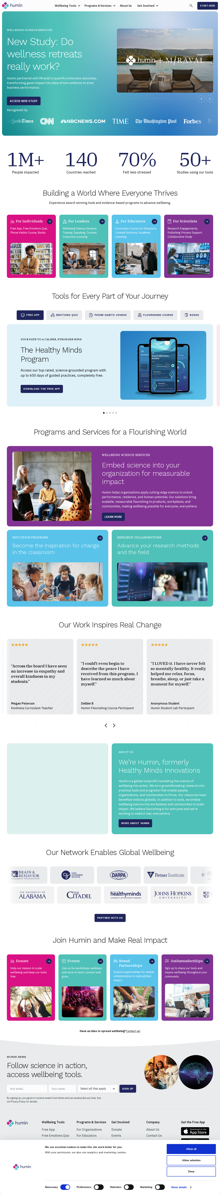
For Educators (86, 1135)
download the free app (41, 388)
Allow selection (191, 1160)
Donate (116, 1129)
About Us (126, 5)
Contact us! (133, 1031)
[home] (12, 6)
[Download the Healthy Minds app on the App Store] (195, 1131)
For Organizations (89, 1129)
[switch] (99, 1187)
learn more (113, 518)
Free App (48, 1129)
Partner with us (110, 917)
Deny (191, 1171)
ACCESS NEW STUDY (24, 101)
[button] (66, 5)
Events (116, 1135)
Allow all (191, 1148)
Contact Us (154, 1135)
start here (207, 5)
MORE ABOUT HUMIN (135, 823)
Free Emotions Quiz (55, 1135)
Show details (179, 1187)
